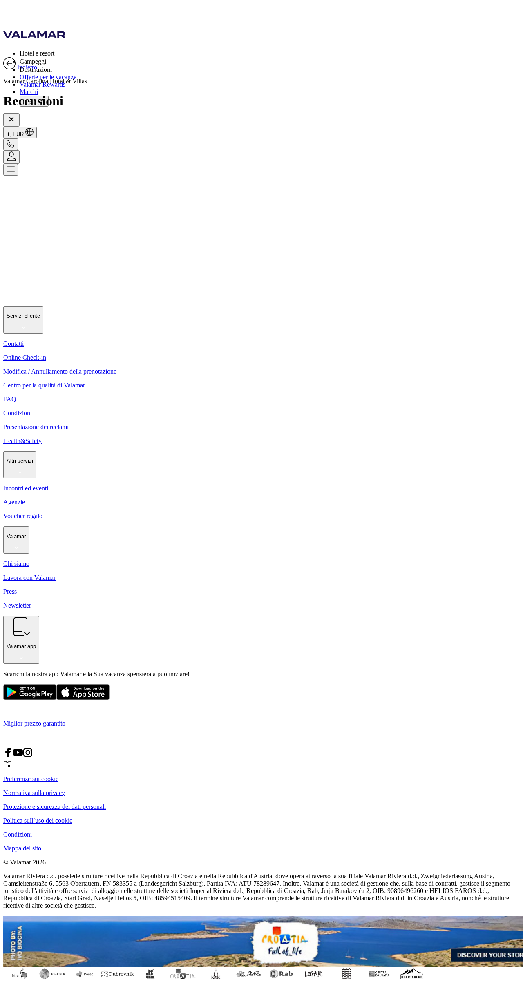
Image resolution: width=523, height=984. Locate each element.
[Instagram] (28, 755)
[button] (270, 53)
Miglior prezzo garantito (34, 723)
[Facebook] (8, 755)
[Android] (83, 698)
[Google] (29, 698)
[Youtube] (18, 755)
